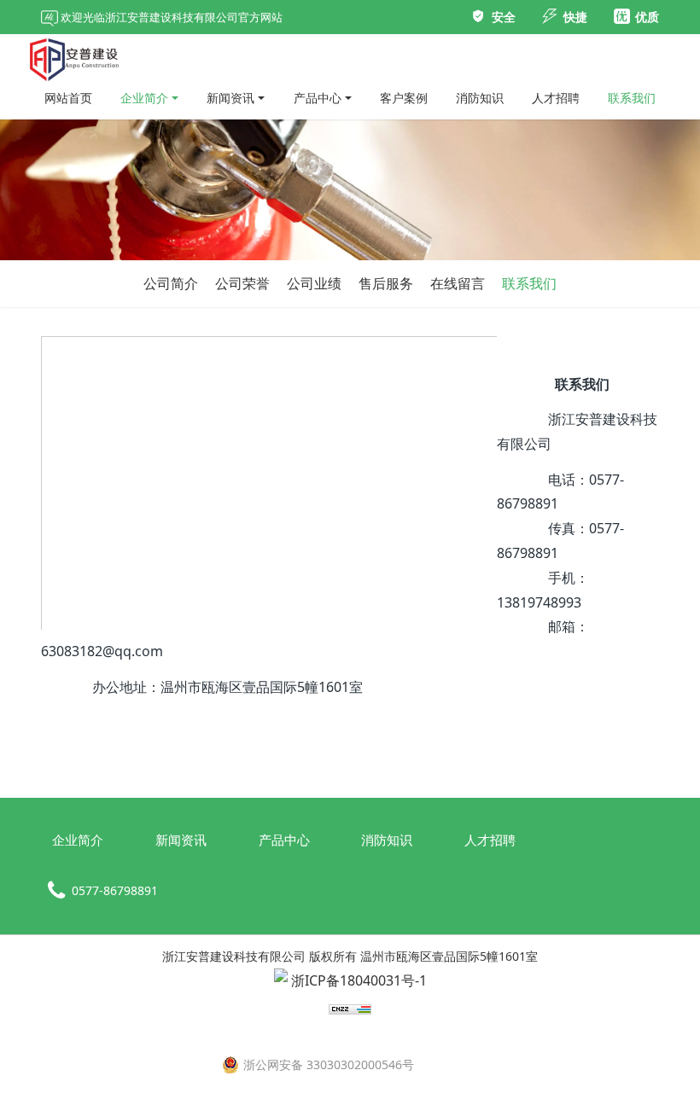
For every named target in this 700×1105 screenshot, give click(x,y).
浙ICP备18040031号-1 (357, 980)
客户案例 (404, 98)
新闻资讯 (230, 98)
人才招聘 (556, 98)
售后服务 (386, 283)
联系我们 (632, 98)
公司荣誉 (242, 283)
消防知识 (480, 98)
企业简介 (144, 98)
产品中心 (317, 98)
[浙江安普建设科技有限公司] (74, 55)
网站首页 (68, 98)
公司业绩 (314, 283)
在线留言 (457, 283)
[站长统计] (350, 1016)
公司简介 (170, 283)
